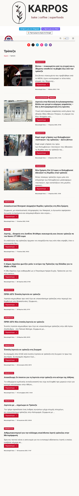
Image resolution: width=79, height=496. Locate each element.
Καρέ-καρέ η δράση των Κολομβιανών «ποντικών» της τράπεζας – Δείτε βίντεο (53, 138)
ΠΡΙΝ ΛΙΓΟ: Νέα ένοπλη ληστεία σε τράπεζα (24, 321)
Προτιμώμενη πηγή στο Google (40, 33)
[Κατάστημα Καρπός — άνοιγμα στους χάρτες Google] (39, 12)
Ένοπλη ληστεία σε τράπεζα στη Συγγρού (22, 349)
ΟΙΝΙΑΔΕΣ (52, 97)
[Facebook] (46, 44)
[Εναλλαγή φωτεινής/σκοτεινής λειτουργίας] (66, 38)
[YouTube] (28, 44)
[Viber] (50, 44)
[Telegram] (37, 44)
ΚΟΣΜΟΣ (7, 229)
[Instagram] (41, 44)
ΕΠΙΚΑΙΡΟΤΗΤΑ (40, 62)
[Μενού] (73, 38)
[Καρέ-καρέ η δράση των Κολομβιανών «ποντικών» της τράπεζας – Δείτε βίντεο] (18, 145)
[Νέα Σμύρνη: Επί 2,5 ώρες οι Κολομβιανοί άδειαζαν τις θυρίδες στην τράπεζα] (18, 179)
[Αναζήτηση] (60, 38)
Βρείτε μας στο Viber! (52, 29)
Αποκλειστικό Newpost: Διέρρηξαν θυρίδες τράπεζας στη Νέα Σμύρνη (36, 206)
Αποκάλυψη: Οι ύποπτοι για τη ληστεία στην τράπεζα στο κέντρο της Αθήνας (39, 377)
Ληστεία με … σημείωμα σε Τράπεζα (20, 405)
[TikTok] (33, 44)
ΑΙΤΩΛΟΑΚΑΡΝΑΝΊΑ (42, 97)
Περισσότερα (43, 85)
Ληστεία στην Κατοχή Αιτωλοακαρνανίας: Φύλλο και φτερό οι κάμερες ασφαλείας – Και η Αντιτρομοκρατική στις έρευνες (54, 104)
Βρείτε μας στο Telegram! (30, 29)
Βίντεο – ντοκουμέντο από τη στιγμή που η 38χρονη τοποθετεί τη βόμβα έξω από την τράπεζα (54, 68)
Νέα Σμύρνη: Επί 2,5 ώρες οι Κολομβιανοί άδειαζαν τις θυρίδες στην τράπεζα (54, 171)
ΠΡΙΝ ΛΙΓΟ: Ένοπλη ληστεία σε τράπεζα (22, 294)
